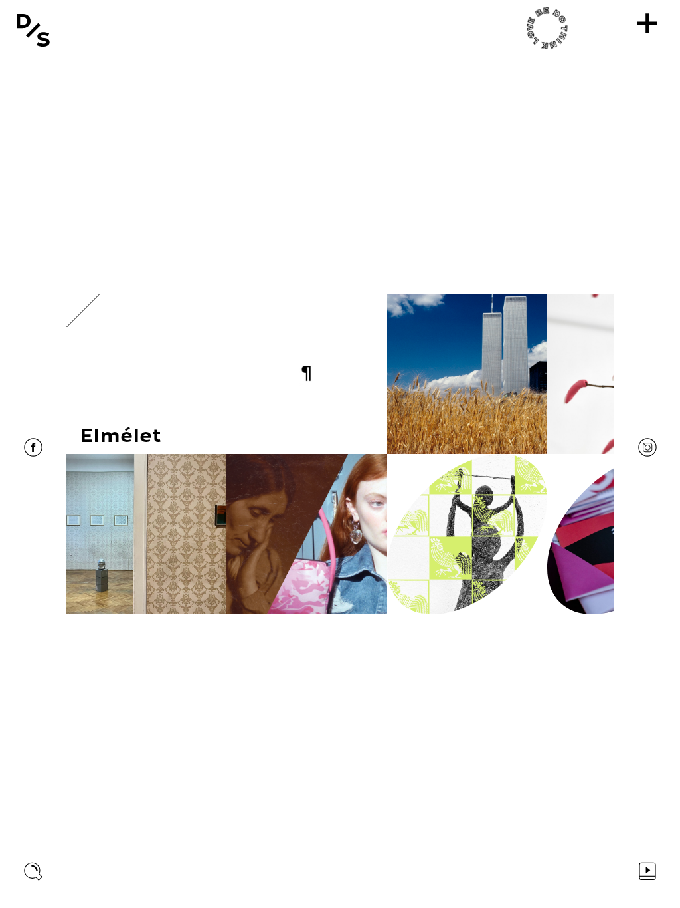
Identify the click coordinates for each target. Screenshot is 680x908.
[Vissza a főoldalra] (33, 30)
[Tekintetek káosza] (306, 534)
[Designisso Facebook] (33, 447)
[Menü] (647, 23)
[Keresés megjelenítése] (33, 871)
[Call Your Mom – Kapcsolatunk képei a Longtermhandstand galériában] (146, 534)
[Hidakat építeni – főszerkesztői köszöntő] (306, 374)
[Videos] (647, 871)
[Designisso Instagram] (647, 447)
